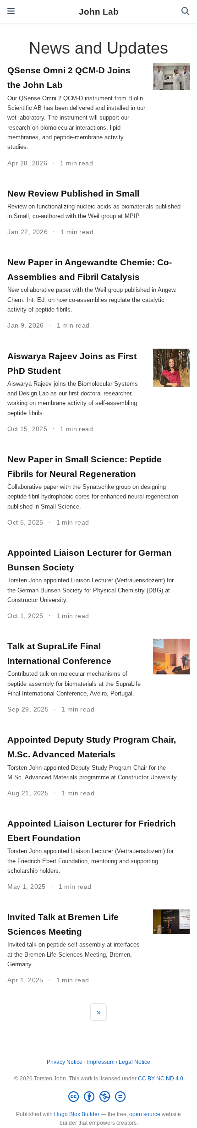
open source (144, 1114)
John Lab (99, 11)
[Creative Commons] (98, 1097)
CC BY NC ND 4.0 (160, 1078)
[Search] (185, 11)
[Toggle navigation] (11, 11)
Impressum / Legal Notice (118, 1062)
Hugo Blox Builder (76, 1114)
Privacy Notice (64, 1062)
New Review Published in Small (73, 193)
